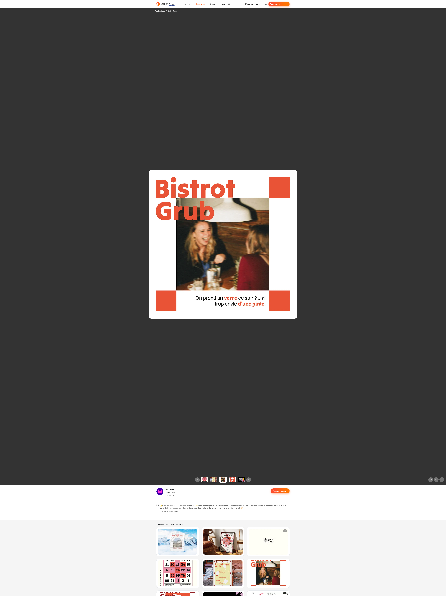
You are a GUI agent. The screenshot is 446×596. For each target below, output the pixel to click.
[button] (197, 479)
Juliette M (170, 489)
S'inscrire (249, 4)
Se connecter (261, 4)
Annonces (189, 4)
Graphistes (213, 4)
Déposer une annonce (279, 4)
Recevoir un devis (280, 491)
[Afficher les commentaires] (436, 479)
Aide (223, 4)
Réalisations (201, 4)
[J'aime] (430, 479)
